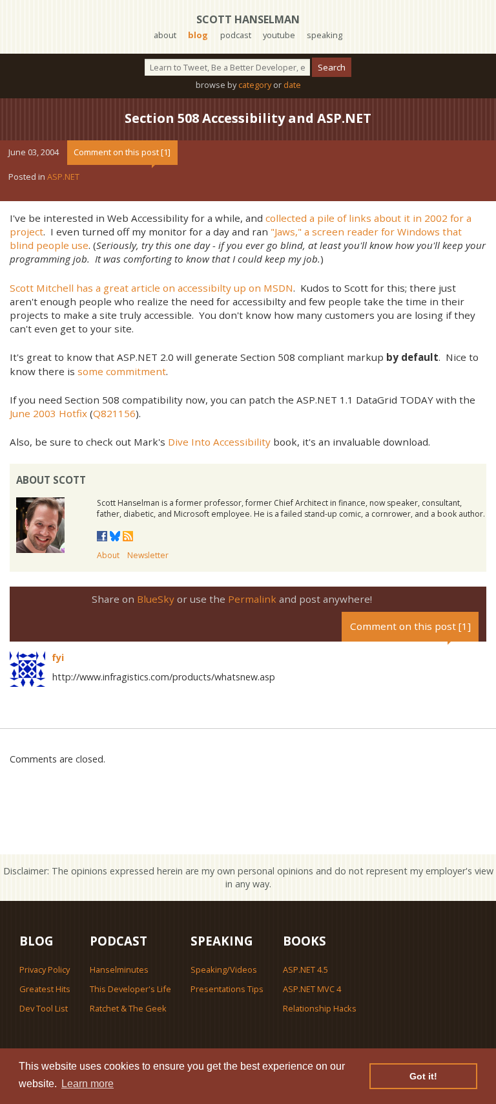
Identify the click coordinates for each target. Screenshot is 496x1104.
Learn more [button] (87, 1083)
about (165, 35)
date (292, 85)
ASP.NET (63, 176)
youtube (279, 35)
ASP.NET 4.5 (305, 969)
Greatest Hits (44, 989)
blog (198, 35)
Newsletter (148, 555)
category (254, 85)
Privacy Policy (44, 969)
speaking (324, 35)
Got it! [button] (423, 1076)
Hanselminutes (119, 969)
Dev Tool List (43, 1008)
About (108, 555)
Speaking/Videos (224, 969)
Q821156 (114, 413)
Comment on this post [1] (122, 152)
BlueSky (155, 598)
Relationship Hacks (319, 1008)
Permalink (252, 598)
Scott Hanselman (248, 19)
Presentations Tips (227, 989)
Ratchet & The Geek (128, 1008)
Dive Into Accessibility (219, 441)
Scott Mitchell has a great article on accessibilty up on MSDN (151, 287)
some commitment (122, 371)
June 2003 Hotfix (48, 413)
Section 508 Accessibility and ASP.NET (248, 118)
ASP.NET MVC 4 (312, 989)
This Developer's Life (130, 989)
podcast (235, 35)
